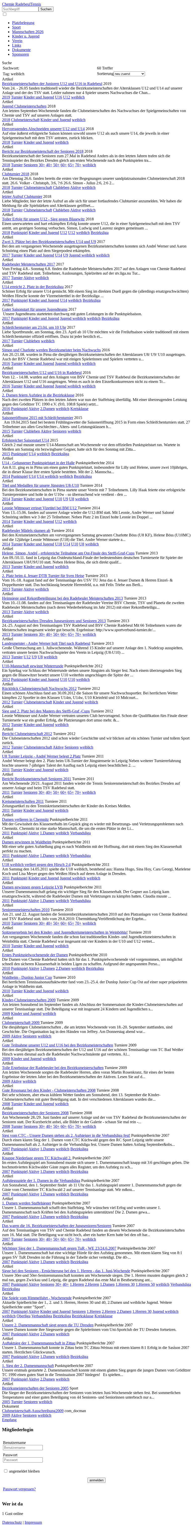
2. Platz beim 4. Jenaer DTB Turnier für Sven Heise (43, 576)
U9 (65, 255)
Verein (17, 41)
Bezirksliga (100, 232)
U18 (58, 544)
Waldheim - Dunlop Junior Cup (27, 977)
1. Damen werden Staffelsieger (26, 1203)
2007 (6, 1149)
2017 (6, 255)
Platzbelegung (23, 23)
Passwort (10, 1455)
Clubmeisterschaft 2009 (21, 1022)
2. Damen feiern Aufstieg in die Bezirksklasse (38, 395)
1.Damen (47, 833)
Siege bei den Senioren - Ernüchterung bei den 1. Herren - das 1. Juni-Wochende (66, 1271)
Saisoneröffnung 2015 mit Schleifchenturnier (37, 418)
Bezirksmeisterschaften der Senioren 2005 (35, 1388)
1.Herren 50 (145, 1284)
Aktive (75, 187)
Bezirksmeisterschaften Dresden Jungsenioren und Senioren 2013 (54, 621)
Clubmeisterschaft (25, 120)
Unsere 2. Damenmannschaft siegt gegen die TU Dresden (47, 1325)
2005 (6, 1402)
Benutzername (14, 1442)
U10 (58, 499)
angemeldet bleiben (24, 1471)
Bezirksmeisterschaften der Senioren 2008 (35, 1113)
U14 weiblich (47, 476)
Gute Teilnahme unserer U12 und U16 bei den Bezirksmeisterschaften (57, 1045)
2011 (6, 770)
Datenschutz (12, 1522)
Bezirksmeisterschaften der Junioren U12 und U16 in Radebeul (52, 84)
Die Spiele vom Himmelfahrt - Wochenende (37, 1298)
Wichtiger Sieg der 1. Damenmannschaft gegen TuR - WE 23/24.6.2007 (59, 1248)
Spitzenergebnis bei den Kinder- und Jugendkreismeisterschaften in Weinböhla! (65, 932)
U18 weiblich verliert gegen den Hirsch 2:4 (36, 864)
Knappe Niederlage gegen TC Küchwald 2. (36, 1158)
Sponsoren (20, 54)
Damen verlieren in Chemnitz (25, 819)
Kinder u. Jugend (25, 36)
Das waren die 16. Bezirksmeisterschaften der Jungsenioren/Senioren (56, 1226)
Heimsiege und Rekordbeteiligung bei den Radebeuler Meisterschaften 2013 (62, 598)
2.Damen (47, 409)
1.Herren (77, 1284)
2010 (6, 923)
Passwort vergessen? (19, 1489)
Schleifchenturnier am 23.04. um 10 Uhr (34, 327)
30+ (42, 165)
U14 (58, 255)
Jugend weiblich (82, 255)
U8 (71, 499)
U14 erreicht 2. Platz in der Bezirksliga (33, 287)
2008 (6, 1104)
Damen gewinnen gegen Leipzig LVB (32, 887)
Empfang (9, 1420)
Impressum (33, 1522)
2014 (6, 476)
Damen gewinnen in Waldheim (26, 842)
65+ (71, 165)
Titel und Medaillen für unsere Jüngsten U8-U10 (40, 485)
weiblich (78, 97)
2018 (6, 120)
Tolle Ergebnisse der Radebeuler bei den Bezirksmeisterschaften (53, 1068)
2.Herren (92, 1284)
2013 (6, 567)
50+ (56, 165)
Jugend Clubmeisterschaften (24, 106)
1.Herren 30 (125, 1284)
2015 (6, 431)
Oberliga (23, 1316)
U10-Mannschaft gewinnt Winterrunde (32, 666)
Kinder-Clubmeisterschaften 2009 (29, 1000)
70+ (78, 165)
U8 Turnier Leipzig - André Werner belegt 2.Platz (41, 756)
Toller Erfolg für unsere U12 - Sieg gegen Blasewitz (43, 219)
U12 (66, 97)
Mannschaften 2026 (27, 32)
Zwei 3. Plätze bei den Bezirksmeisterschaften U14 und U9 (49, 241)
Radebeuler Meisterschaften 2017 (28, 264)
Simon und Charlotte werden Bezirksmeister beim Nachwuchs (51, 350)
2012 (6, 679)
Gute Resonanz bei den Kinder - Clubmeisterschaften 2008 (48, 1090)
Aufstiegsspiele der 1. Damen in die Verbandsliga (41, 1180)
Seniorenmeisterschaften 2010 (26, 910)
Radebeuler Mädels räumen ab (26, 530)
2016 (6, 363)
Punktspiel (19, 232)
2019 (6, 97)
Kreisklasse (79, 409)
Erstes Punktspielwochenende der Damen (35, 955)
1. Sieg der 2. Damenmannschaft (28, 1365)
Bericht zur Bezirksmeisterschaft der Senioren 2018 (42, 151)
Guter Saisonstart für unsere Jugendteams (34, 309)
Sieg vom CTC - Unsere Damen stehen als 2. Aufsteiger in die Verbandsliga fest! (66, 1135)
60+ (64, 165)
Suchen (46, 9)
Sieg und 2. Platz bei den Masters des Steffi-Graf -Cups (46, 711)
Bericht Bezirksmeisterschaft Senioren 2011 (36, 779)
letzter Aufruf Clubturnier (22, 196)
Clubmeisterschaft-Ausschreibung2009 (33, 1411)
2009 (6, 1013)
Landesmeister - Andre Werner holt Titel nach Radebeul (46, 643)
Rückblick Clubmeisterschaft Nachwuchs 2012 (39, 688)
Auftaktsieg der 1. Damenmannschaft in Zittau (38, 1343)
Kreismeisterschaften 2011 (23, 801)
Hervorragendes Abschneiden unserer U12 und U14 (43, 129)
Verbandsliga (80, 833)
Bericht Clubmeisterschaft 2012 (27, 734)
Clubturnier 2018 (15, 174)
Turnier (17, 97)
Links (16, 45)
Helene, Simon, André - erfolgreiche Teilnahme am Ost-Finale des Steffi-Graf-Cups (68, 553)
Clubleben (61, 187)
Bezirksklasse (82, 1316)
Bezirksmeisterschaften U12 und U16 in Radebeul (42, 372)
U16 (58, 97)
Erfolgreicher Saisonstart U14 (25, 440)
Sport (16, 27)
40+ (49, 165)
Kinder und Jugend (39, 97)
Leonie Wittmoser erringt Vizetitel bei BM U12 (40, 508)
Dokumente (21, 50)
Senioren (31, 165)
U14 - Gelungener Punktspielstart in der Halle (38, 463)
